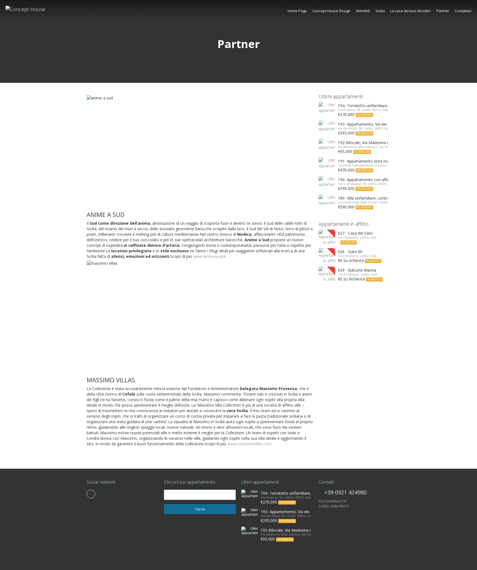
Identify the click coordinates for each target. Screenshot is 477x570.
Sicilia (380, 10)
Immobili (363, 10)
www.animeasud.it (210, 256)
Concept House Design (331, 10)
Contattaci (463, 10)
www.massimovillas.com (250, 443)
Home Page (297, 10)
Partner (442, 10)
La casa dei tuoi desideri (410, 10)
